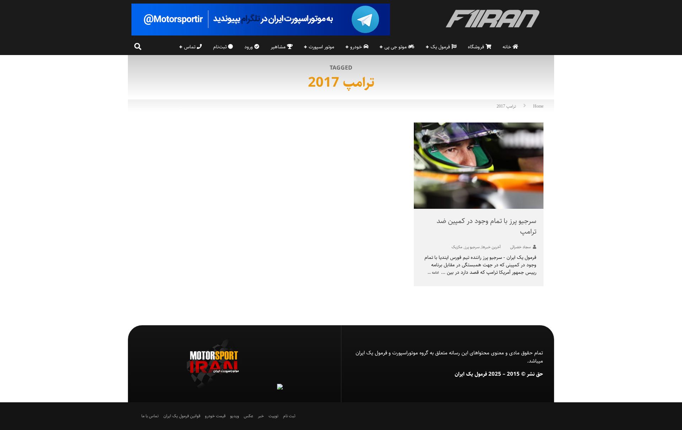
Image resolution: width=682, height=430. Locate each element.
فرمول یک (441, 47)
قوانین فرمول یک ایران (181, 416)
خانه (508, 47)
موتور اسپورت (321, 47)
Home (538, 106)
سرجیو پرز (472, 247)
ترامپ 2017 (506, 106)
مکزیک (456, 247)
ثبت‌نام (220, 47)
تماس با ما (150, 416)
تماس (190, 47)
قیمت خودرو (215, 416)
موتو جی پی (396, 47)
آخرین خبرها (491, 247)
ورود (249, 47)
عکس (248, 416)
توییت (273, 416)
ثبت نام (289, 416)
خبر (261, 416)
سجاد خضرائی (520, 247)
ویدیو (234, 416)
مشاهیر (279, 47)
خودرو (356, 47)
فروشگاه (477, 47)
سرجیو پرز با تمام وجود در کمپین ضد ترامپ (486, 226)
